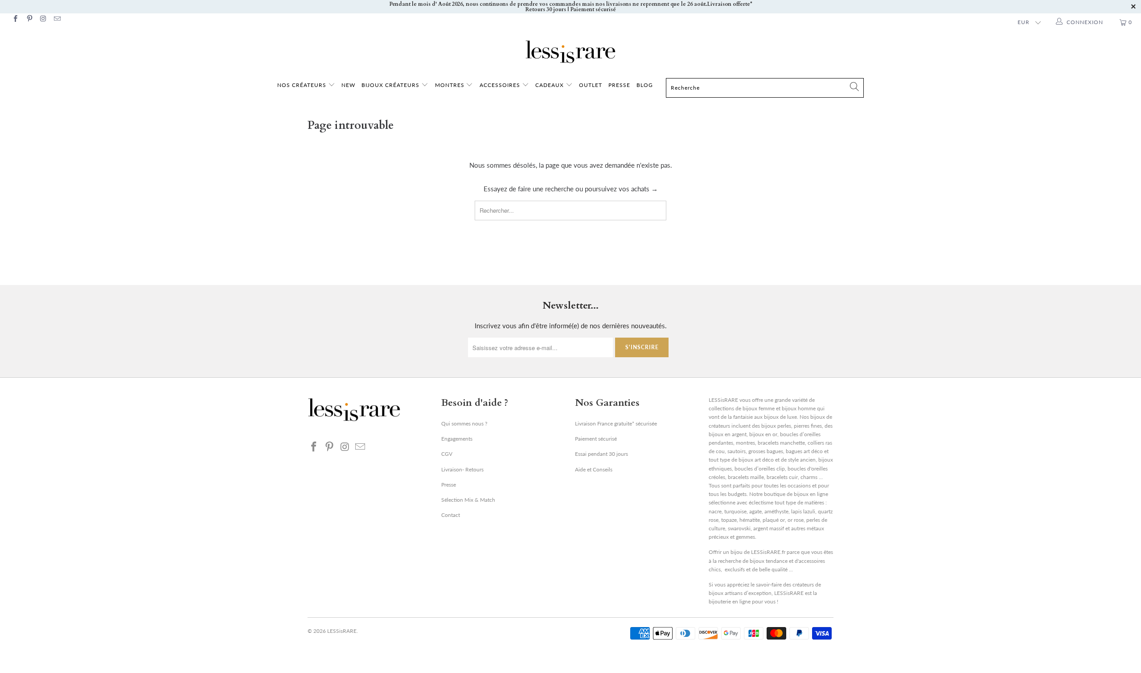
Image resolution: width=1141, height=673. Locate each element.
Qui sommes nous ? (464, 423)
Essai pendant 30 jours (601, 453)
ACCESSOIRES (501, 85)
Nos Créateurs (301, 85)
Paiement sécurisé (596, 438)
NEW (348, 85)
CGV (446, 453)
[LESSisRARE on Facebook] (15, 19)
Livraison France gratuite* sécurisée (616, 423)
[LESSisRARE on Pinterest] (29, 19)
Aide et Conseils (593, 469)
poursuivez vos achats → (621, 189)
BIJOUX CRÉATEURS (391, 85)
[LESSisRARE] (570, 51)
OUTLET (590, 85)
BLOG (644, 85)
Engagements (456, 438)
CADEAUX (549, 85)
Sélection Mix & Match (468, 499)
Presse (448, 484)
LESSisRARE (342, 631)
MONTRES (450, 85)
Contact (450, 515)
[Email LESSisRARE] (57, 19)
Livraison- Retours (462, 469)
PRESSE (619, 85)
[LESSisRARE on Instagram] (43, 19)
